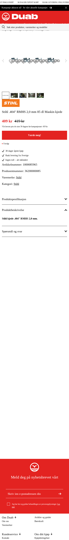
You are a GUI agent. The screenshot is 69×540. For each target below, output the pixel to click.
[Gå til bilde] (5, 95)
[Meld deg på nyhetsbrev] (59, 493)
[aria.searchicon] (3, 27)
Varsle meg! (34, 135)
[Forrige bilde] (3, 60)
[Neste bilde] (66, 60)
